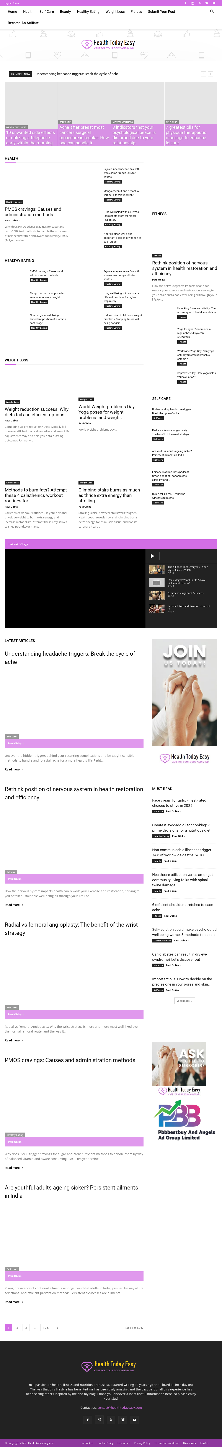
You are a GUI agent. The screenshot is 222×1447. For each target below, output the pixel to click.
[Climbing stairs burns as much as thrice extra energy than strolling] (111, 467)
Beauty (65, 12)
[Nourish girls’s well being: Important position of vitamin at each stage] (89, 239)
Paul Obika (11, 220)
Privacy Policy (142, 1443)
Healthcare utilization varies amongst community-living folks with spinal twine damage (182, 879)
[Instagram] (192, 3)
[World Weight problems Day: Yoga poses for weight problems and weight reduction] (111, 385)
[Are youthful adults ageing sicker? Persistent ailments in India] (206, 457)
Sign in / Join (12, 3)
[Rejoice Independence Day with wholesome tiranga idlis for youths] (89, 173)
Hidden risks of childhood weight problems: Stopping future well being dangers (123, 319)
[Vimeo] (207, 3)
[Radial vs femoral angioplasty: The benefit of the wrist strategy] (206, 434)
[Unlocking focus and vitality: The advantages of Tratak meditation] (163, 312)
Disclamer (124, 1443)
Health (28, 12)
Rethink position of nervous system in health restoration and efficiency (184, 268)
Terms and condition (166, 1443)
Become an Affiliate (23, 23)
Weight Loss (115, 12)
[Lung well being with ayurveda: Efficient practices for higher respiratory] (89, 216)
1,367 (46, 1328)
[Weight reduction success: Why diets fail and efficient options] (37, 386)
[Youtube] (214, 3)
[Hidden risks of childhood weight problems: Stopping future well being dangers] (89, 321)
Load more (183, 1001)
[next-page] (57, 1327)
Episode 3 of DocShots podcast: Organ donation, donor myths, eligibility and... (170, 476)
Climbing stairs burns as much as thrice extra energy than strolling (109, 495)
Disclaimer (189, 1443)
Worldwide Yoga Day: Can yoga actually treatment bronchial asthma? (195, 355)
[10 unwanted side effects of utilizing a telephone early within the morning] (31, 114)
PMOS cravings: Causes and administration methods (33, 212)
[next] (210, 74)
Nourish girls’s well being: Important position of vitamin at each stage (122, 237)
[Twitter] (199, 3)
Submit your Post (161, 12)
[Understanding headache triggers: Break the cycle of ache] (206, 414)
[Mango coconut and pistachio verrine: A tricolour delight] (89, 196)
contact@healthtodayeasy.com (120, 1407)
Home (12, 12)
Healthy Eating (88, 12)
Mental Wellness (16, 127)
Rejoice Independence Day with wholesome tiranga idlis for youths (122, 173)
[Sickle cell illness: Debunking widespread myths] (206, 499)
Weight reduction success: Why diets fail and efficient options (37, 412)
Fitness (136, 12)
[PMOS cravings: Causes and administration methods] (37, 185)
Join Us (204, 1443)
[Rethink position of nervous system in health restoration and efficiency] (184, 240)
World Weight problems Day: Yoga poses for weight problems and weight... (107, 412)
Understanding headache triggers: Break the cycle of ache (77, 74)
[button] (212, 12)
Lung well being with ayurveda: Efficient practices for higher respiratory (122, 216)
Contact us (87, 1443)
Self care (46, 12)
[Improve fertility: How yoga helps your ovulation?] (163, 378)
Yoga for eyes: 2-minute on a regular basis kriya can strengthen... (194, 333)
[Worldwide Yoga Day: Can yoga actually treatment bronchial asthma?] (163, 355)
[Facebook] (185, 3)
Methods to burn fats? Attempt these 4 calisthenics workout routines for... (36, 495)
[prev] (203, 74)
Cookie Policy (105, 1443)
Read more (12, 769)
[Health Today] (111, 45)
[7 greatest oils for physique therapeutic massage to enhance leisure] (191, 114)
